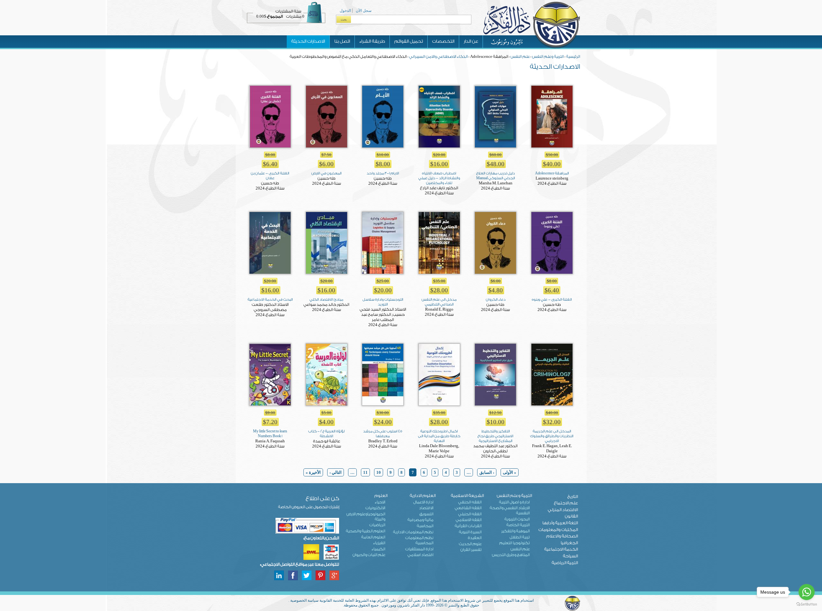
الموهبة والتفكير (515, 531)
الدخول (345, 10)
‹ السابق (486, 472)
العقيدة (475, 538)
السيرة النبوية (470, 532)
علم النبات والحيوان (369, 555)
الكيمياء (378, 549)
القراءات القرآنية (468, 526)
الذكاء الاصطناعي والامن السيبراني (438, 56)
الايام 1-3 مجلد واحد (383, 173)
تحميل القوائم (408, 41)
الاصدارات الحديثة (308, 41)
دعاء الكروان (495, 299)
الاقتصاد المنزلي (563, 509)
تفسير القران (471, 549)
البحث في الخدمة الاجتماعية (270, 299)
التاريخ (572, 496)
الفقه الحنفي (470, 502)
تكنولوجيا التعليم (514, 543)
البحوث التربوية (517, 519)
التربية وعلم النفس (548, 56)
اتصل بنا (342, 41)
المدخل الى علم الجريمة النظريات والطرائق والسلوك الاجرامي (551, 436)
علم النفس (520, 56)
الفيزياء (379, 543)
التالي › (335, 472)
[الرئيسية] (531, 48)
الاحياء (380, 502)
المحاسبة (425, 526)
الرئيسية (573, 56)
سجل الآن (364, 10)
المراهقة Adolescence (552, 173)
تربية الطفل (520, 537)
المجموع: (275, 16)
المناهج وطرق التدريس (511, 555)
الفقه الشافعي (468, 508)
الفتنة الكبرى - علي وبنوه (552, 299)
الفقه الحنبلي (470, 514)
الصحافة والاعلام (562, 536)
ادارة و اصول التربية (514, 502)
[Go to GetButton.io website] (806, 604)
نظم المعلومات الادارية (413, 532)
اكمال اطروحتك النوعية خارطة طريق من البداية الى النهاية (439, 436)
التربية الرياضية (565, 562)
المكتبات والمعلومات (558, 529)
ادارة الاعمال (423, 502)
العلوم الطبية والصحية (365, 531)
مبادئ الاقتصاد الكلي (326, 299)
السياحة (570, 555)
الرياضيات (377, 525)
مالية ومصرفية (420, 520)
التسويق (426, 514)
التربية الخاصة (518, 525)
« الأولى (509, 472)
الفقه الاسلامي (469, 520)
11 (365, 472)
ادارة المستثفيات (419, 549)
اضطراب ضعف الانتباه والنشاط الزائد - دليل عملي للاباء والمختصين (439, 178)
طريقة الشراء (372, 41)
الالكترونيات (375, 508)
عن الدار (471, 41)
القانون (571, 516)
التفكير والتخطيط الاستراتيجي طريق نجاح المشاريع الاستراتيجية (495, 436)
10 (378, 472)
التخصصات (443, 41)
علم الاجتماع (566, 502)
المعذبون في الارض (326, 173)
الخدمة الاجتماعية (561, 549)
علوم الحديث (470, 544)
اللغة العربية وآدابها (560, 522)
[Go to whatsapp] (807, 592)
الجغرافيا (569, 542)
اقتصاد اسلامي (420, 555)
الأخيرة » (313, 472)
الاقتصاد (426, 508)
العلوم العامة (373, 537)
